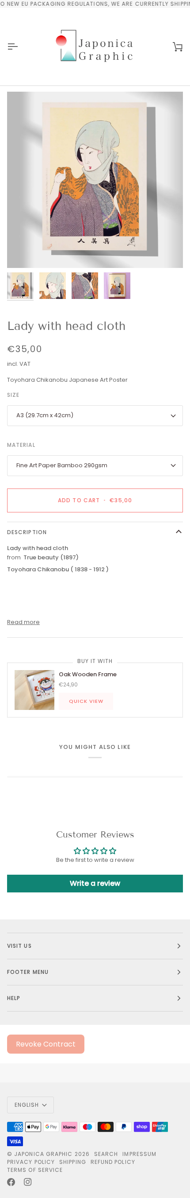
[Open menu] (20, 46)
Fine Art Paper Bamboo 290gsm (61, 465)
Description (27, 532)
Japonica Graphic (43, 1154)
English (27, 1105)
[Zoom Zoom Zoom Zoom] (95, 180)
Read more (23, 622)
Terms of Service (35, 1170)
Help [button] (13, 998)
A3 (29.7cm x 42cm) (44, 415)
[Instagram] (28, 1182)
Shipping (72, 1162)
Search (106, 1154)
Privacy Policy (31, 1162)
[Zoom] (23, 251)
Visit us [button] (19, 946)
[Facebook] (11, 1182)
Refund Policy (113, 1162)
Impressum (139, 1154)
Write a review (95, 883)
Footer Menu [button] (28, 972)
